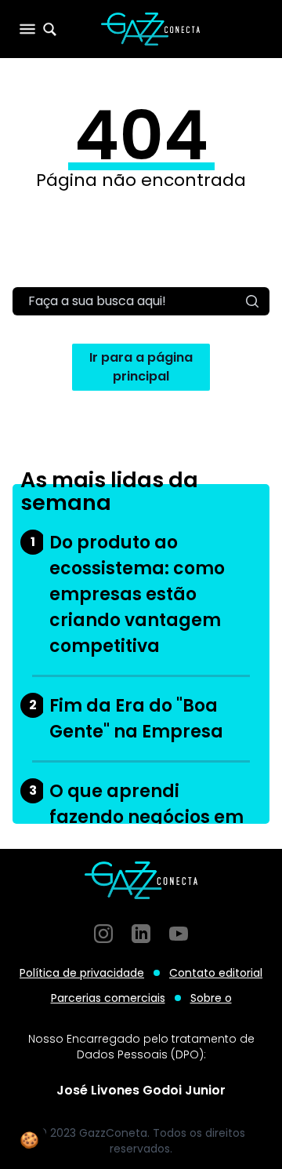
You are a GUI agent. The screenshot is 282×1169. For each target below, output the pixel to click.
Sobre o (211, 998)
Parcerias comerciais (108, 998)
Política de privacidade (82, 973)
